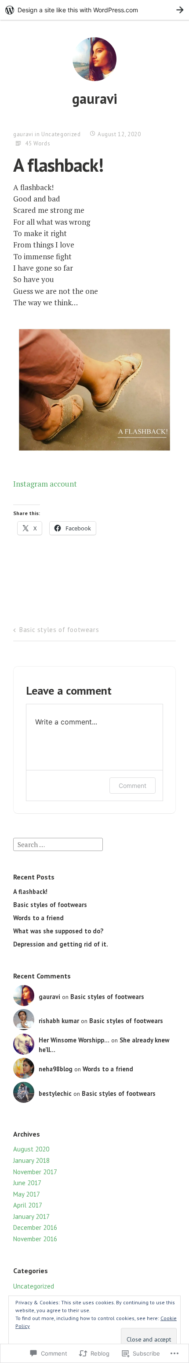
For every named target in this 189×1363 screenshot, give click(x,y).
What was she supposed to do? (58, 931)
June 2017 (27, 1183)
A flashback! (30, 891)
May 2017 (26, 1194)
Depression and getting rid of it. (60, 944)
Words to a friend (38, 918)
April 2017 (27, 1205)
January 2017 (31, 1216)
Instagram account (45, 484)
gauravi (94, 98)
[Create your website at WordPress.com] (94, 10)
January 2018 (31, 1160)
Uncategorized (60, 134)
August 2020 (31, 1149)
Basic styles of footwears (59, 629)
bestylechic (55, 1093)
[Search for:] (58, 844)
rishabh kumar (59, 1021)
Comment (132, 785)
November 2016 (35, 1239)
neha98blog (56, 1069)
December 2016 (35, 1227)
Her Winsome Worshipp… (74, 1040)
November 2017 (35, 1172)
